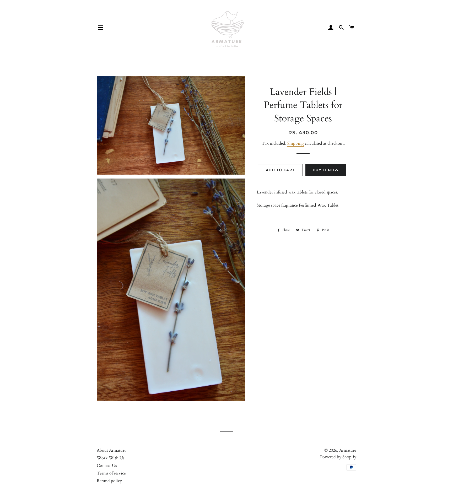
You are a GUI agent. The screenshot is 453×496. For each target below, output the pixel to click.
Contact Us (107, 465)
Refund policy (109, 481)
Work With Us (110, 458)
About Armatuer (111, 450)
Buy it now (326, 170)
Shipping (295, 143)
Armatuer (347, 450)
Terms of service (111, 473)
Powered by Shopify (338, 457)
